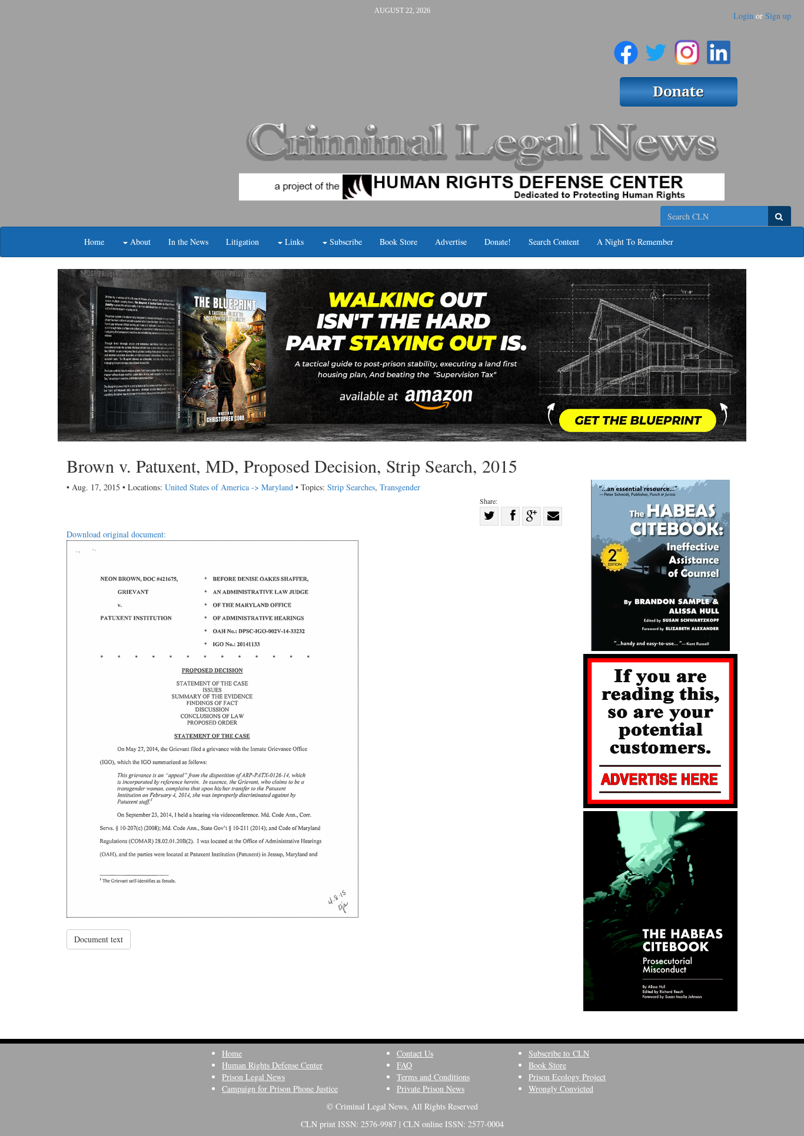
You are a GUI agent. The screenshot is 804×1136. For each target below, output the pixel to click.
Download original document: (116, 534)
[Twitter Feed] (656, 48)
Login (743, 15)
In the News (188, 241)
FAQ (404, 1065)
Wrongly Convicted (561, 1088)
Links (293, 241)
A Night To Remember (635, 241)
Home (94, 241)
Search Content (554, 241)
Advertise (451, 241)
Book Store (398, 241)
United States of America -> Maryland (229, 487)
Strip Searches (351, 487)
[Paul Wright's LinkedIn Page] (718, 48)
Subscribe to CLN (559, 1053)
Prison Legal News (253, 1076)
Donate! (497, 241)
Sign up (778, 15)
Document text (98, 939)
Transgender (400, 487)
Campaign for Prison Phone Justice (280, 1088)
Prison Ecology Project (567, 1076)
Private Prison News (430, 1088)
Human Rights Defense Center (272, 1065)
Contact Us (415, 1053)
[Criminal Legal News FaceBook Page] (626, 48)
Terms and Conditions (433, 1076)
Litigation (242, 241)
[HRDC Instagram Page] (687, 48)
